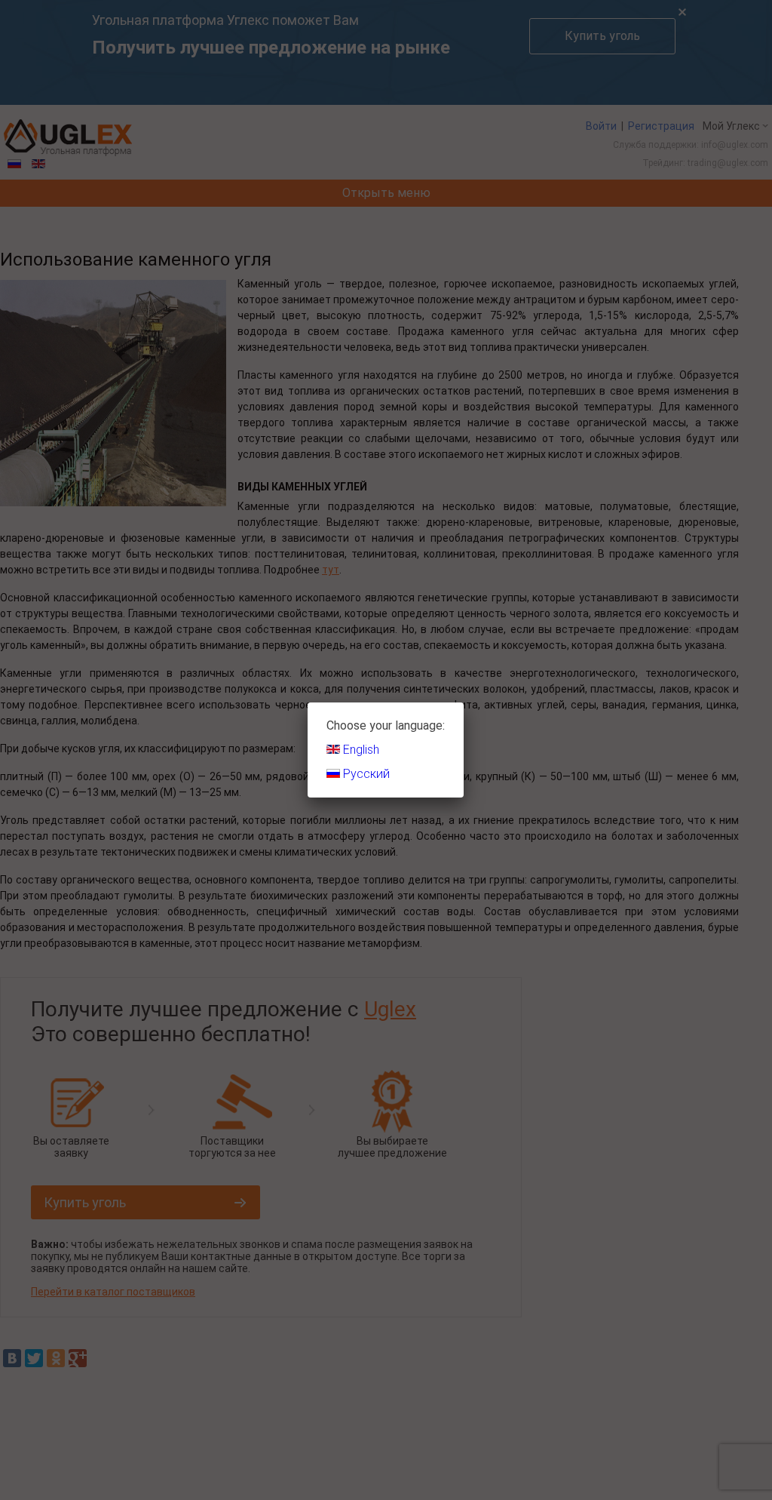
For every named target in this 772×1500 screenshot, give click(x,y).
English (359, 749)
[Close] (463, 702)
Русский (365, 774)
